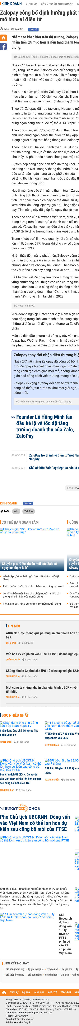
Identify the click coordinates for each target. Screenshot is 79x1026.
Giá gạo (65, 974)
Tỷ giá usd (52, 969)
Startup (31, 4)
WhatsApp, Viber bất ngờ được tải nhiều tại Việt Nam (31, 578)
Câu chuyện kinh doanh (57, 4)
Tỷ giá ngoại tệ (36, 969)
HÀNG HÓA (39, 992)
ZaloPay (28, 511)
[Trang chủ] (3, 38)
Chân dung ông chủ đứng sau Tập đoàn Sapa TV (19, 733)
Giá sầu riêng (35, 974)
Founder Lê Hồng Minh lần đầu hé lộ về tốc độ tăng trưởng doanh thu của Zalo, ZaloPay (45, 426)
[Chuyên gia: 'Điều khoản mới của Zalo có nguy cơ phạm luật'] (32, 549)
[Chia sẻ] (3, 46)
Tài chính (11, 643)
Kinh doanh (12, 3)
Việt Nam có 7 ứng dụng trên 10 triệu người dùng (32, 603)
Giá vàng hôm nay (15, 969)
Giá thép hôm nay (15, 974)
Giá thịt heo (51, 974)
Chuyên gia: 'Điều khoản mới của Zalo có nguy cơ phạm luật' (30, 566)
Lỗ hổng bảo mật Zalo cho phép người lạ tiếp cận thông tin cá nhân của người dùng (32, 595)
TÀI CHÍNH (66, 992)
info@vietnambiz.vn (23, 1019)
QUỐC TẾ (52, 992)
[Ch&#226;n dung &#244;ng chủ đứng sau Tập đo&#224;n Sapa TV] (21, 724)
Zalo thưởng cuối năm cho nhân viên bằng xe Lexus (33, 586)
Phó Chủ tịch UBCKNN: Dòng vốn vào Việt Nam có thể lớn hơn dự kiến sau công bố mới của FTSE (20, 779)
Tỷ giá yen (67, 969)
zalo (16, 511)
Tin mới (13, 626)
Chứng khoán (13, 659)
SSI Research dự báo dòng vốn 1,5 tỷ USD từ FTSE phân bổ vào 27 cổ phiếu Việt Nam (65, 934)
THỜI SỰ (14, 992)
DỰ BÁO (26, 992)
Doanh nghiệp (52, 779)
